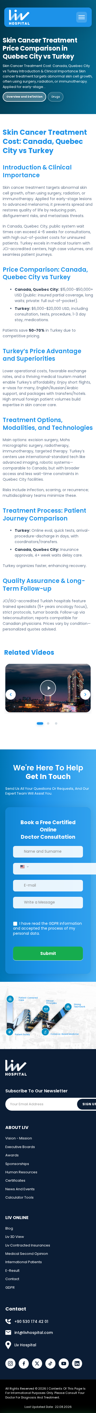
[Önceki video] (11, 694)
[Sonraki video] (85, 694)
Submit (48, 953)
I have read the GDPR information (50, 923)
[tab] (40, 723)
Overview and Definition (24, 97)
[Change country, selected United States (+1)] (24, 866)
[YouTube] (64, 1363)
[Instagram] (10, 1363)
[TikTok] (50, 1363)
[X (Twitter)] (37, 1363)
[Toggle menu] (81, 17)
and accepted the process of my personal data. (47, 928)
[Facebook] (24, 1363)
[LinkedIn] (77, 1363)
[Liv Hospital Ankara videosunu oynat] (48, 688)
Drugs (55, 97)
